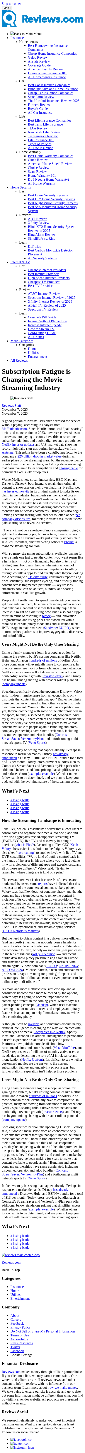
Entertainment (37, 356)
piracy (46, 616)
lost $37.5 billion (43, 954)
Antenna (8, 452)
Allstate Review (39, 61)
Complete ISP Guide (42, 317)
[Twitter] (19, 1443)
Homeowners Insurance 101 (47, 73)
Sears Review (37, 171)
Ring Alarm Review (42, 234)
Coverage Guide (39, 65)
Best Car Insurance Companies (49, 85)
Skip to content (12, 3)
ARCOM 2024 (12, 970)
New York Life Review (44, 132)
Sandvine (50, 628)
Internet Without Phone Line (47, 321)
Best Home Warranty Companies (50, 156)
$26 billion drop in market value (39, 456)
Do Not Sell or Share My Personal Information (42, 1331)
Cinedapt (42, 1005)
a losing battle (68, 468)
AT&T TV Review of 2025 (47, 305)
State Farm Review (41, 97)
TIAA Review (38, 128)
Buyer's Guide (38, 108)
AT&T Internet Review (44, 293)
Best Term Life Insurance (45, 124)
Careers (15, 1319)
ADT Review (37, 219)
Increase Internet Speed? (44, 325)
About (14, 1315)
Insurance (17, 1287)
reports (43, 883)
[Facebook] (21, 1439)
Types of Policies (39, 144)
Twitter (15, 1347)
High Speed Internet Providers (49, 278)
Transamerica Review (43, 136)
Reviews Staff (11, 405)
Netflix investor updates (18, 444)
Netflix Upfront (32, 1059)
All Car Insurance (40, 112)
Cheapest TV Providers (44, 282)
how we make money (62, 1387)
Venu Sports (37, 742)
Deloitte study (37, 577)
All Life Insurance (40, 148)
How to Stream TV (41, 329)
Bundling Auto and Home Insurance (53, 89)
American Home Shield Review (50, 164)
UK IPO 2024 (68, 966)
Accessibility (19, 1339)
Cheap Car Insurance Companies (50, 93)
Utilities (33, 353)
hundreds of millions (43, 660)
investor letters (53, 676)
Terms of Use (19, 1335)
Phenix (69, 542)
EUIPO (64, 628)
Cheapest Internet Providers (47, 270)
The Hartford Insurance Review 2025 (54, 101)
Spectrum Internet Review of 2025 (51, 297)
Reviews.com (11, 1372)
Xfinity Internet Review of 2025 (50, 301)
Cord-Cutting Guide (42, 333)
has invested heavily (15, 491)
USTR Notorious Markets (21, 931)
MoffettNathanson (14, 429)
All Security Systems (42, 258)
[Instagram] (22, 1447)
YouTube (68, 1048)
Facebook (17, 1351)
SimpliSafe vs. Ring (41, 238)
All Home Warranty (41, 183)
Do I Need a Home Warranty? (48, 179)
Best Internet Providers (43, 274)
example (34, 773)
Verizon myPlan (32, 738)
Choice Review (38, 167)
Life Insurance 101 (41, 140)
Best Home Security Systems (48, 195)
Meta (57, 1048)
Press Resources (21, 1343)
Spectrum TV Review (43, 309)
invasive (33, 1024)
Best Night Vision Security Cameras (53, 203)
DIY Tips (34, 246)
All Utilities (36, 337)
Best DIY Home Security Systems (51, 199)
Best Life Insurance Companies (49, 120)
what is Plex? (24, 845)
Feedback (17, 1323)
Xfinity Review (38, 223)
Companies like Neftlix (49, 1032)
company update (14, 684)
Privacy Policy (20, 1327)
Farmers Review (39, 105)
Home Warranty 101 (42, 175)
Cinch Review (38, 160)
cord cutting (25, 852)
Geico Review (38, 57)
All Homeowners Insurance (47, 77)
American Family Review (45, 69)
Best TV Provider (40, 286)
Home (32, 349)
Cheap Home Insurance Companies (52, 53)
